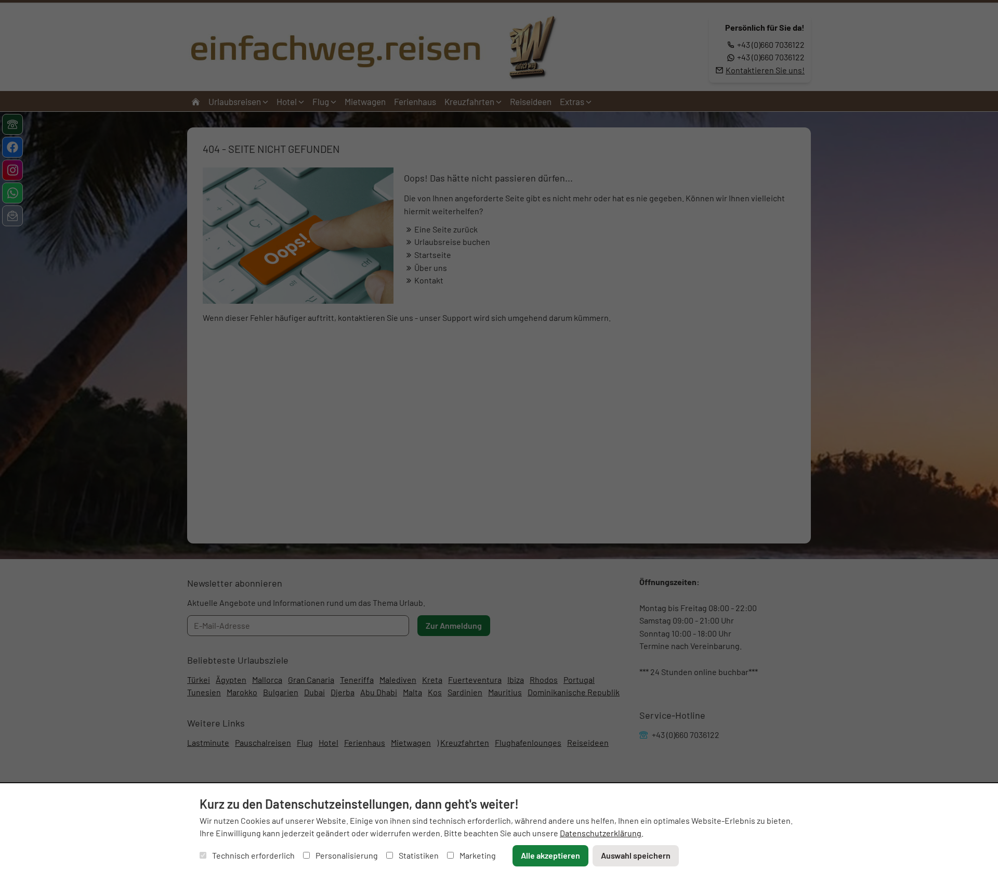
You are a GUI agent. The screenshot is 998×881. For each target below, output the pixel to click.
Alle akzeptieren (550, 855)
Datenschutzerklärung (600, 833)
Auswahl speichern (636, 855)
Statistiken (418, 855)
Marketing (477, 855)
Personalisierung (346, 855)
